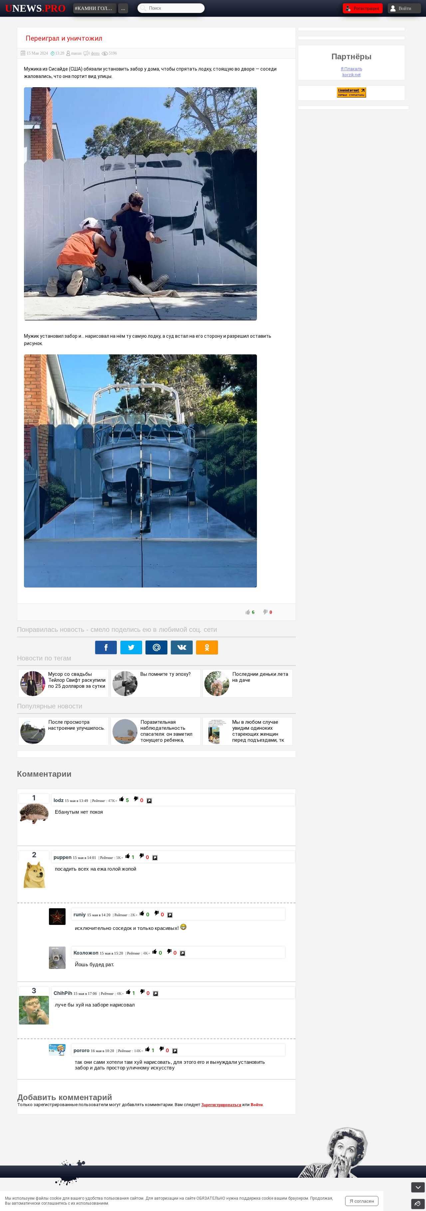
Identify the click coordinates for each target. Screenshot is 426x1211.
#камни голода (95, 8)
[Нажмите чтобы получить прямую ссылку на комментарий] (149, 801)
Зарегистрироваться (221, 1104)
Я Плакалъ (351, 68)
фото (95, 53)
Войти (257, 1104)
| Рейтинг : (103, 800)
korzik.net (351, 74)
